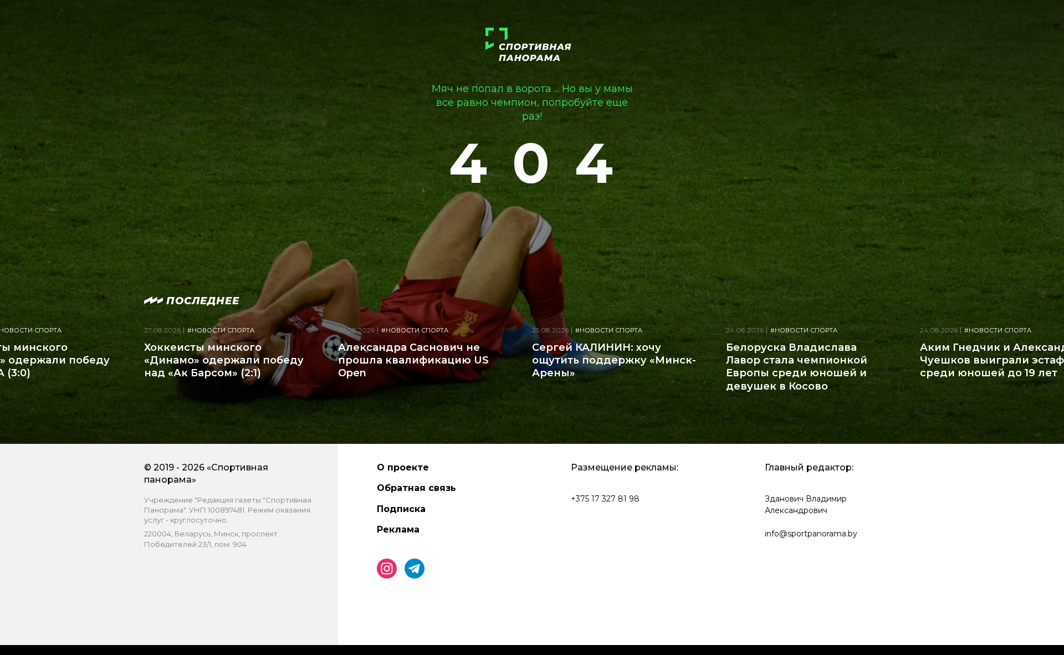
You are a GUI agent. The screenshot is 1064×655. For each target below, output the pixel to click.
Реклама (398, 529)
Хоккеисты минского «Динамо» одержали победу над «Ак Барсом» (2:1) (224, 360)
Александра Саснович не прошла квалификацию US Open (413, 360)
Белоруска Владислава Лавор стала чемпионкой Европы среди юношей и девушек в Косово (796, 366)
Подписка (401, 509)
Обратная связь (416, 488)
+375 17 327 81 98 (605, 499)
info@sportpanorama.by (811, 534)
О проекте (403, 467)
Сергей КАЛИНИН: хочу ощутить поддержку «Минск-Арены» (614, 360)
